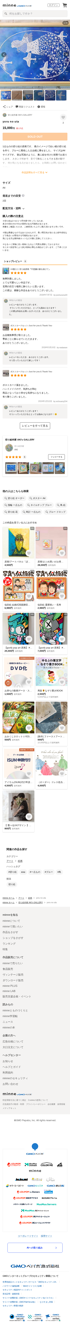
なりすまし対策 (46, 1302)
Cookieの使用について (38, 1100)
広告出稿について (13, 1041)
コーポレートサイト (28, 1235)
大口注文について (13, 1047)
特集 (5, 949)
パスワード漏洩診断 (11, 1286)
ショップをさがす (13, 938)
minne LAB (9, 991)
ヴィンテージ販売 (13, 974)
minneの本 (9, 1027)
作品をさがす (10, 932)
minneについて (11, 920)
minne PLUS (10, 985)
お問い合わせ (10, 1084)
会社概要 (51, 1104)
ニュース (8, 1021)
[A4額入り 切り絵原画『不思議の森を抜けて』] (27, 273)
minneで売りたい (13, 963)
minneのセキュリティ (15, 1078)
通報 (43, 106)
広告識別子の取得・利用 (13, 1104)
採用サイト (46, 1235)
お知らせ (8, 1061)
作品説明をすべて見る (33, 172)
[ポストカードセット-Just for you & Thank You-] (27, 329)
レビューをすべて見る (35, 425)
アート (10, 861)
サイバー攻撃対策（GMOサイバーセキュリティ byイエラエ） (28, 1298)
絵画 (20, 861)
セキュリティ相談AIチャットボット (17, 1290)
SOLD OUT (35, 136)
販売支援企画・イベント (17, 996)
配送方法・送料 (12, 208)
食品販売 (8, 969)
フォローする (56, 457)
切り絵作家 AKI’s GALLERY (20, 115)
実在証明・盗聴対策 (11, 1294)
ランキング (9, 943)
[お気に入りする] (63, 117)
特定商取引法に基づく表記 (14, 1100)
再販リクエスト (27, 106)
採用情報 (61, 1104)
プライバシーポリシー (36, 1104)
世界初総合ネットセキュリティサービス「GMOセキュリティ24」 (30, 1282)
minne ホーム (8, 898)
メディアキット (9, 1108)
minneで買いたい (13, 926)
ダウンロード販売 (13, 980)
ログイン (53, 5)
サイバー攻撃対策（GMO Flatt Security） (19, 1302)
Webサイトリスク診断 (32, 1286)
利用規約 (8, 1072)
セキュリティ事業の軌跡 (13, 1306)
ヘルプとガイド (12, 1066)
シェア (9, 106)
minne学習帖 (10, 1016)
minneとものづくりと (15, 1010)
